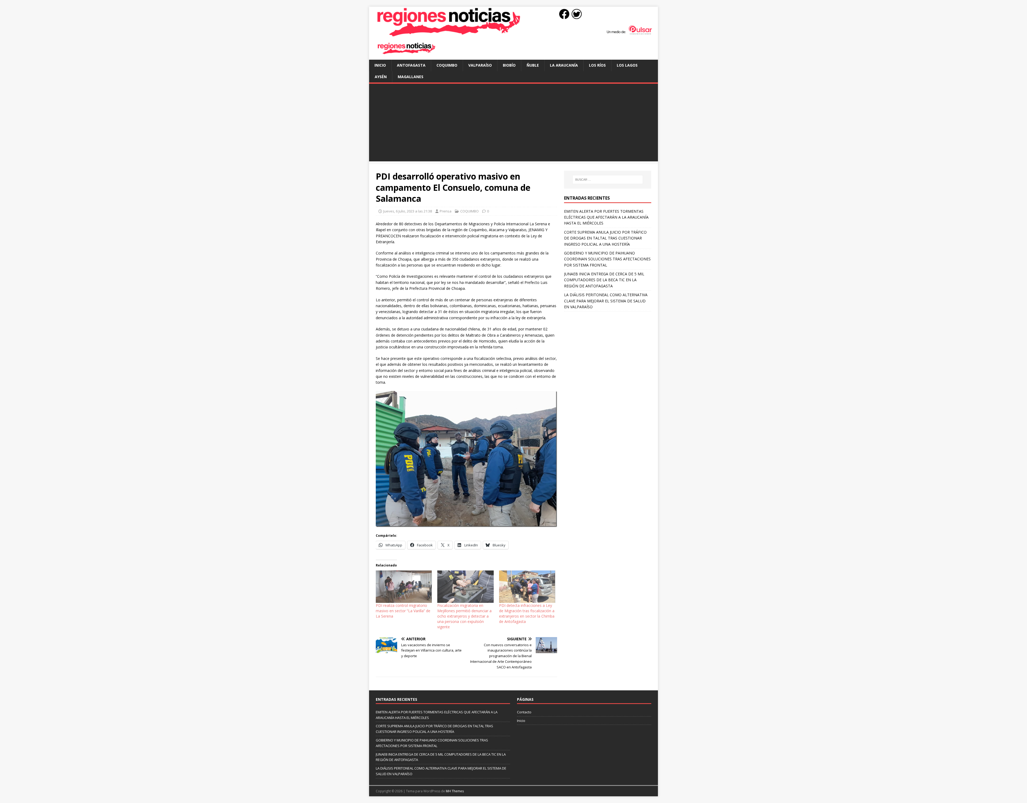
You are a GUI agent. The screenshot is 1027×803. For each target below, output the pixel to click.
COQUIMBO (446, 65)
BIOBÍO (509, 65)
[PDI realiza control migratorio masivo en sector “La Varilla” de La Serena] (404, 586)
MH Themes (455, 791)
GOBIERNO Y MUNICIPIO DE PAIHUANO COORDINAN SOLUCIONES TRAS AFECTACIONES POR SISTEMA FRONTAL (607, 259)
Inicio (380, 65)
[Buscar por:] (607, 179)
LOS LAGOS (627, 65)
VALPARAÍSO (480, 65)
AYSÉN (381, 76)
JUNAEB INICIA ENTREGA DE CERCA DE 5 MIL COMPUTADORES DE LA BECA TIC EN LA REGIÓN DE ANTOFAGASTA (604, 279)
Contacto (524, 712)
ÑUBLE (533, 65)
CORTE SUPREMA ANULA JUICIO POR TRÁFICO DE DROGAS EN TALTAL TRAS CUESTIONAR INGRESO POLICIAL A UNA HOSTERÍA (605, 238)
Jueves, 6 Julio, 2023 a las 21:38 (407, 211)
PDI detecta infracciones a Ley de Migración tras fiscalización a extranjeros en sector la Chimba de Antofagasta (526, 613)
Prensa (445, 211)
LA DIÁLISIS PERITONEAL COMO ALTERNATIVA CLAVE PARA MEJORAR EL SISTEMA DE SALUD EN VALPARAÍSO (605, 300)
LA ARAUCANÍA (564, 65)
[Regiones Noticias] (513, 33)
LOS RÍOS (597, 65)
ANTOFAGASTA (411, 65)
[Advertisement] (513, 123)
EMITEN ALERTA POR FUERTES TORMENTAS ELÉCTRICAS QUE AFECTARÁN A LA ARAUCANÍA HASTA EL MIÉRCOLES (606, 217)
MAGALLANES (410, 76)
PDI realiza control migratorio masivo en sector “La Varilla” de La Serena (403, 611)
